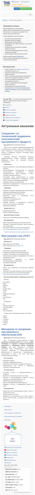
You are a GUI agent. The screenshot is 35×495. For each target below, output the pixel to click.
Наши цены (7, 420)
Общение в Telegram (10, 112)
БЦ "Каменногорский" (21, 69)
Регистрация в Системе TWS (12, 413)
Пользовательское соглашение (13, 416)
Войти (17, 8)
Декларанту (7, 406)
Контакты (16, 2)
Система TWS (19, 245)
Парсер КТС (26, 2)
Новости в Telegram (10, 110)
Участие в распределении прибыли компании (16, 229)
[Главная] (6, 3)
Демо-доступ (8, 409)
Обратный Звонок (26, 8)
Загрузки (8, 462)
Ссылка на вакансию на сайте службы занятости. (17, 232)
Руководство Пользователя (12, 117)
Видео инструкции (10, 115)
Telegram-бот (10, 457)
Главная (5, 20)
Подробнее (8, 105)
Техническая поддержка (11, 120)
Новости (7, 107)
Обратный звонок (11, 460)
